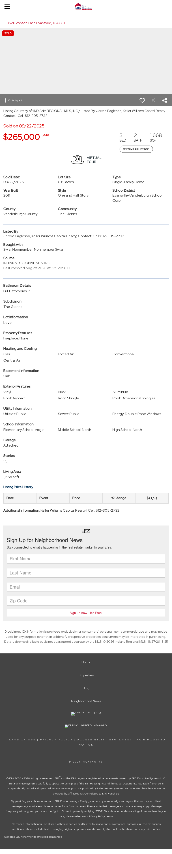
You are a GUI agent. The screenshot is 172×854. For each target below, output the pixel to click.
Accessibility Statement (104, 739)
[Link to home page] (86, 6)
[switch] (142, 100)
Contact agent (15, 100)
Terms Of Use (21, 739)
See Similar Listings (136, 149)
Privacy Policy (56, 739)
